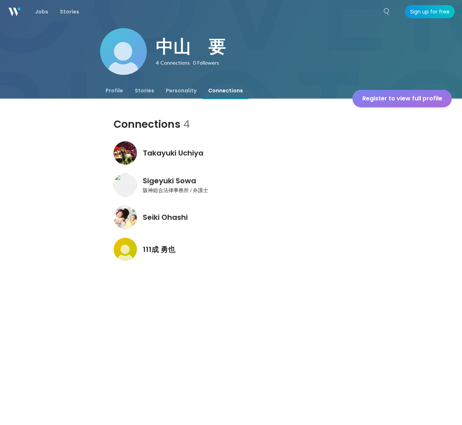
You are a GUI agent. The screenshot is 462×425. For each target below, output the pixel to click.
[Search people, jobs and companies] (386, 11)
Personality (181, 90)
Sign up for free (430, 11)
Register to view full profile (402, 98)
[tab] (114, 90)
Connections (225, 90)
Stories (144, 90)
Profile (114, 90)
